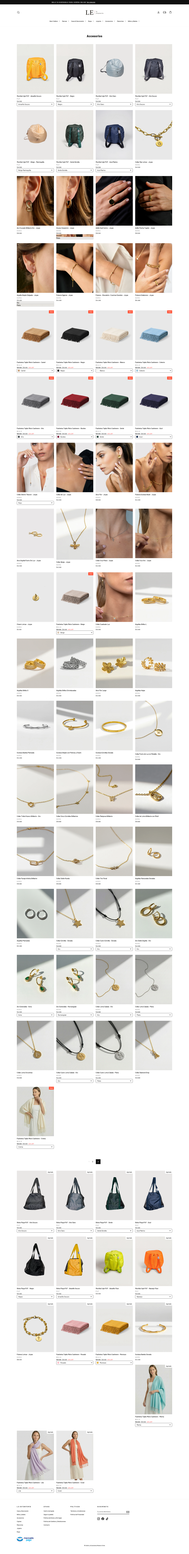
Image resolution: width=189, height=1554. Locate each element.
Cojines (19, 1521)
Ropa (18, 1532)
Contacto (47, 1525)
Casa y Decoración (22, 1511)
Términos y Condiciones (77, 1511)
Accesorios (20, 1518)
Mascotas (20, 1525)
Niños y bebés (21, 1514)
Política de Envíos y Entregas (53, 1518)
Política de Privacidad (77, 1514)
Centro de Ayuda (49, 1511)
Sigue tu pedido (48, 1514)
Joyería (19, 1528)
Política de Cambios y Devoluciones (55, 1521)
